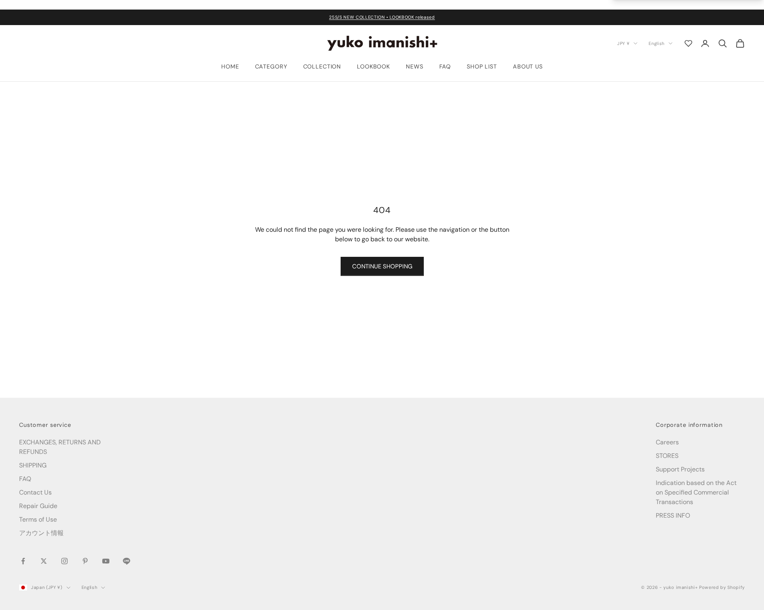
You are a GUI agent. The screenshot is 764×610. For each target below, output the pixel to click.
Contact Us (35, 492)
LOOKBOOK (373, 66)
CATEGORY (271, 66)
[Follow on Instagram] (64, 561)
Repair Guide (38, 506)
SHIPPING (33, 465)
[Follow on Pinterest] (85, 561)
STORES (667, 456)
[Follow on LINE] (127, 561)
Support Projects (680, 469)
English (657, 43)
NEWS (414, 66)
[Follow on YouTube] (106, 561)
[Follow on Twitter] (44, 561)
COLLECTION (322, 66)
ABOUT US (528, 66)
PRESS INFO (673, 515)
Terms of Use (38, 519)
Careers (667, 442)
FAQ (445, 66)
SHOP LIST (482, 66)
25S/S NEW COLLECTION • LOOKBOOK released (382, 17)
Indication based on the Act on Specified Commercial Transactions (696, 492)
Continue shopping (382, 266)
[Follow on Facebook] (23, 561)
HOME (230, 66)
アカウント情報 (41, 533)
